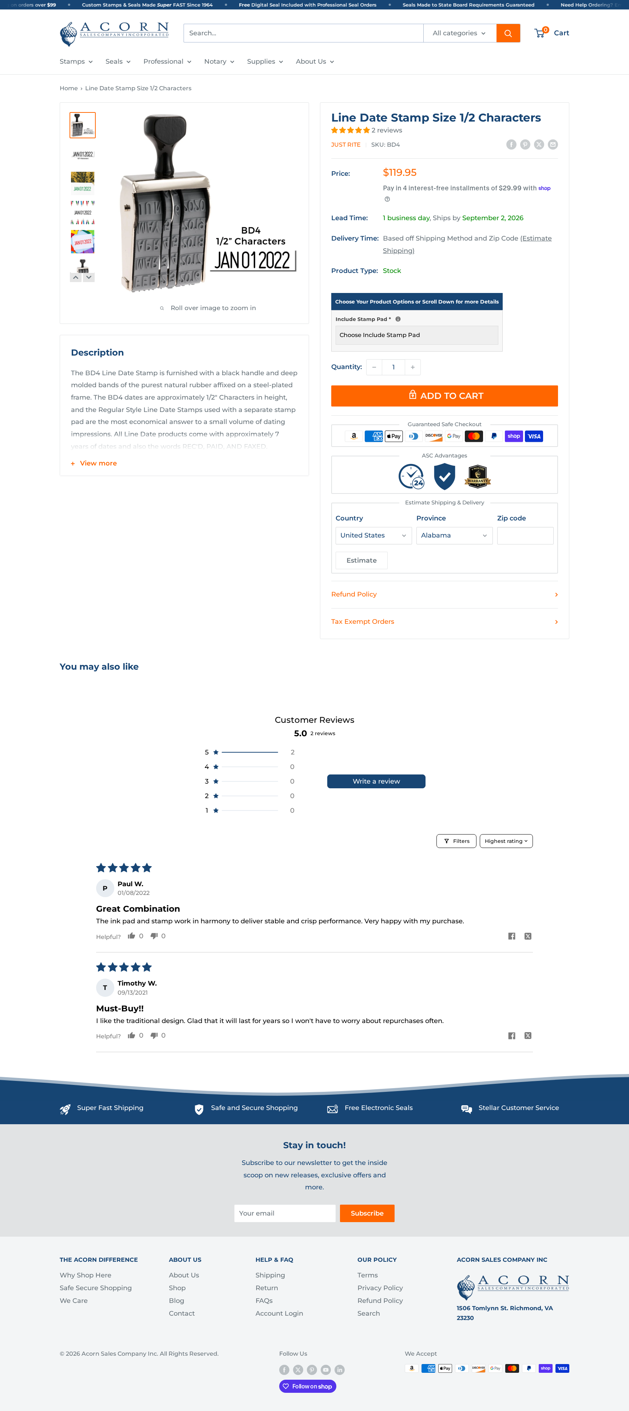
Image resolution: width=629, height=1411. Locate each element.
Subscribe (367, 1213)
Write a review (376, 781)
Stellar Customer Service (519, 1108)
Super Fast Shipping (110, 1108)
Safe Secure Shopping (96, 1288)
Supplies (261, 62)
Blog (176, 1301)
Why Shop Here (85, 1275)
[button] (351, 130)
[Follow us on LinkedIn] (340, 1369)
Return (267, 1288)
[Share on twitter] (528, 937)
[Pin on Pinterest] (525, 144)
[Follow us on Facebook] (284, 1369)
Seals (114, 62)
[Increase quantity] (412, 367)
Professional (163, 62)
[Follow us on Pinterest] (312, 1369)
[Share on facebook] (512, 937)
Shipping (270, 1275)
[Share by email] (553, 144)
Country (349, 518)
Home (69, 88)
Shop (177, 1288)
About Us (311, 62)
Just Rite (346, 144)
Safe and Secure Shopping (254, 1108)
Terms (367, 1275)
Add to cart (451, 396)
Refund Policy (354, 594)
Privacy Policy (380, 1288)
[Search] (508, 33)
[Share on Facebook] (511, 144)
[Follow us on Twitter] (298, 1369)
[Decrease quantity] (374, 367)
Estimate (362, 560)
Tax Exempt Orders (362, 622)
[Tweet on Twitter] (539, 144)
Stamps (72, 62)
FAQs (264, 1301)
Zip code (511, 518)
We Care (74, 1301)
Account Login (279, 1313)
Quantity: (346, 367)
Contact (182, 1313)
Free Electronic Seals (379, 1108)
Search (368, 1313)
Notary (215, 62)
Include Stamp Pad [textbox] (417, 318)
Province (431, 518)
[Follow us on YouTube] (326, 1369)
